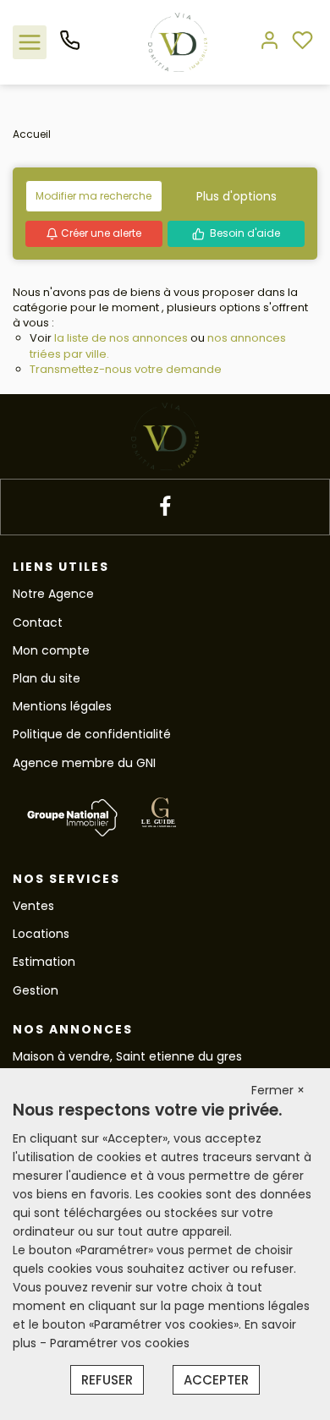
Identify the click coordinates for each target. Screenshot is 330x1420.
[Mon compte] (269, 42)
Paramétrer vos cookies (120, 1343)
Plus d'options (236, 196)
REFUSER (107, 1380)
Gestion (35, 990)
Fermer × (278, 1090)
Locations (41, 933)
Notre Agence (53, 593)
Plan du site (46, 678)
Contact (38, 622)
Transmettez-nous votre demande (126, 369)
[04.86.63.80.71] (69, 46)
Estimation (44, 961)
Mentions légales (62, 706)
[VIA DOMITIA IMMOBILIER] (177, 41)
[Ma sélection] (302, 42)
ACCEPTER (216, 1380)
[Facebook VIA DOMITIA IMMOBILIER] (165, 507)
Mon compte (51, 650)
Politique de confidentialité (92, 734)
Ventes (33, 905)
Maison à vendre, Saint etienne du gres (127, 1056)
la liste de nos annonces (121, 338)
